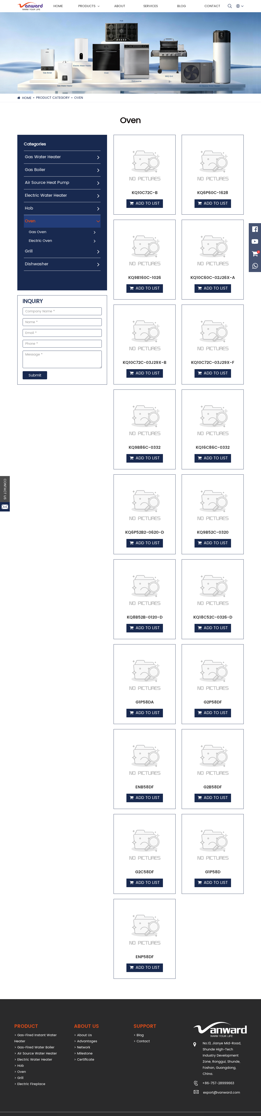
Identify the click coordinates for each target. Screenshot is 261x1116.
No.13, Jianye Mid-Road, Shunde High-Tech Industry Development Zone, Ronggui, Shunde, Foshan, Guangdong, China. (222, 1058)
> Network (82, 1047)
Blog (181, 6)
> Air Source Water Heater (35, 1053)
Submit (35, 375)
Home (58, 6)
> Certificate (84, 1059)
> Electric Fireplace (29, 1084)
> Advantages (85, 1041)
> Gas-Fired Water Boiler (34, 1047)
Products (86, 6)
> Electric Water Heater (33, 1059)
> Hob (19, 1065)
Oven (78, 97)
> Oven (20, 1071)
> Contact (142, 1041)
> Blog (139, 1035)
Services (150, 6)
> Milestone (83, 1053)
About (119, 6)
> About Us (83, 1035)
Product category (53, 97)
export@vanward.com (221, 1092)
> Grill (18, 1078)
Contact (212, 6)
